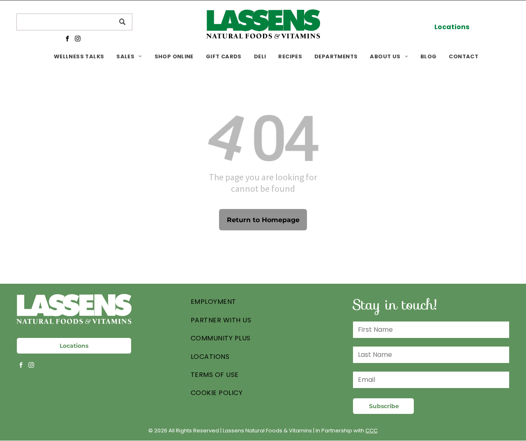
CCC (371, 430)
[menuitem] (79, 56)
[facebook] (67, 39)
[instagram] (77, 39)
